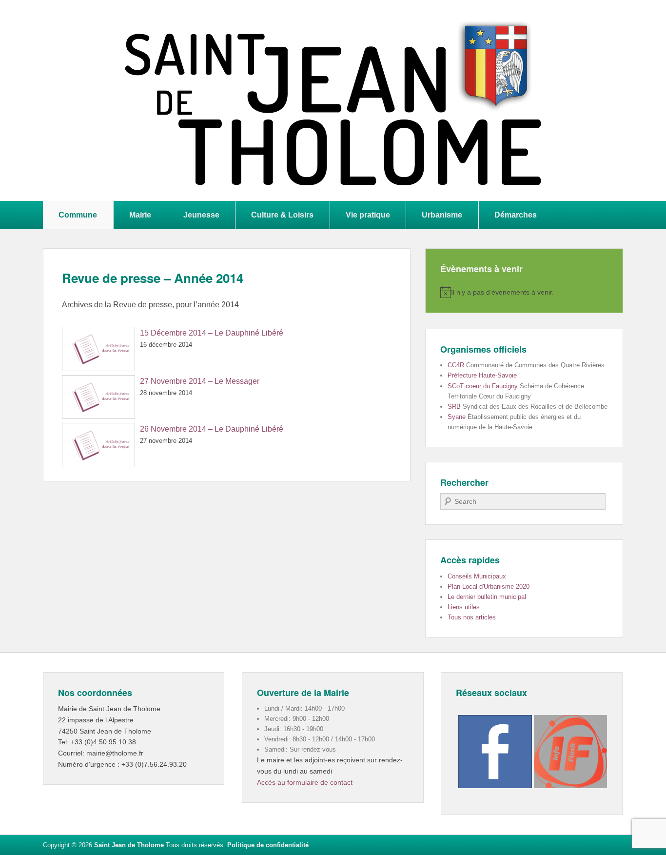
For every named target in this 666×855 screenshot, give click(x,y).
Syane (457, 416)
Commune (78, 214)
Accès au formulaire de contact (305, 782)
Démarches (515, 214)
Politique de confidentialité (268, 845)
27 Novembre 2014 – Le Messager (199, 381)
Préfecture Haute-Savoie (482, 375)
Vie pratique (368, 214)
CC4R (456, 365)
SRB (454, 406)
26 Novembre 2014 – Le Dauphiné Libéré (211, 429)
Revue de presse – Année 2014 (152, 278)
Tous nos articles (472, 617)
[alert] (524, 292)
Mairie (140, 214)
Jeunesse (201, 214)
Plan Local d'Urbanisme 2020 (488, 586)
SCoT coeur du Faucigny (483, 386)
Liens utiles (464, 607)
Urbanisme (442, 214)
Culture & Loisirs (282, 214)
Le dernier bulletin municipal (487, 596)
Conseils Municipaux (477, 576)
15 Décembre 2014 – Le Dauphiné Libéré (211, 333)
